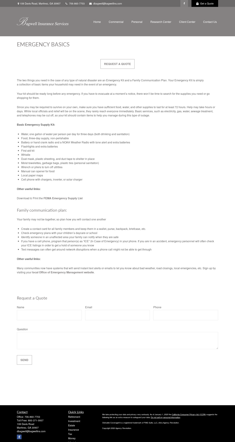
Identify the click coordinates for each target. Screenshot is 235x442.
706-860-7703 (77, 3)
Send (24, 360)
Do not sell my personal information (165, 417)
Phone (157, 307)
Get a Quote (207, 3)
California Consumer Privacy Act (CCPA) (189, 414)
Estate (71, 425)
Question (22, 329)
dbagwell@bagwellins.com (107, 3)
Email (88, 307)
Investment (74, 421)
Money (72, 438)
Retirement (74, 416)
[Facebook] (184, 3)
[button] (97, 21)
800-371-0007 (36, 420)
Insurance (73, 429)
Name (20, 307)
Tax (70, 434)
